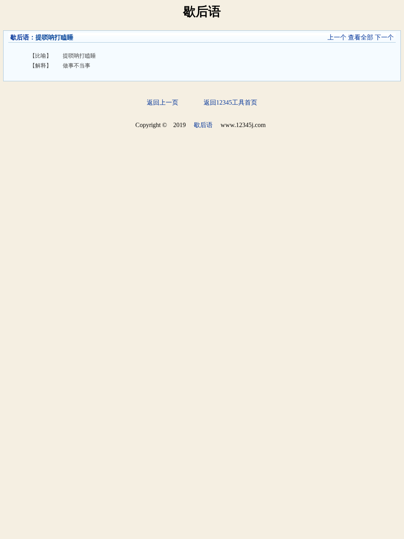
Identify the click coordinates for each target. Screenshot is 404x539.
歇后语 (19, 37)
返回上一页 (162, 102)
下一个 (384, 37)
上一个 (336, 37)
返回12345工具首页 (230, 102)
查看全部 (360, 37)
